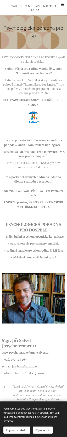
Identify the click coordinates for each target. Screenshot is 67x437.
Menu (62, 4)
